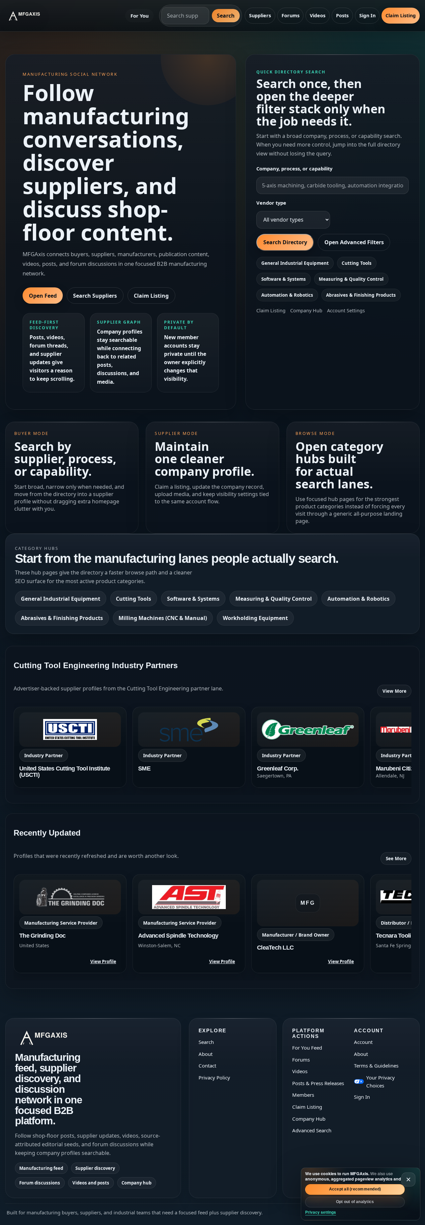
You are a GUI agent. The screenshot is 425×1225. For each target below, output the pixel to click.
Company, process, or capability (294, 168)
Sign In (367, 15)
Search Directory (285, 242)
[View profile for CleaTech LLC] (308, 923)
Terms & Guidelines (376, 1065)
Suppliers (260, 15)
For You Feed (307, 1047)
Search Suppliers (95, 295)
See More (396, 859)
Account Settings (346, 310)
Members (303, 1094)
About (205, 1054)
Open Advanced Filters (354, 242)
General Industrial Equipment (295, 263)
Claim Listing (400, 15)
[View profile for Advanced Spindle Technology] (189, 923)
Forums (290, 15)
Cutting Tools (357, 263)
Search (226, 15)
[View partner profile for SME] (189, 747)
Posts (342, 15)
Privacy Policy (214, 1077)
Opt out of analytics (355, 1202)
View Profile (103, 962)
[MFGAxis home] (29, 15)
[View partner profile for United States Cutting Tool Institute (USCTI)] (70, 747)
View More (394, 691)
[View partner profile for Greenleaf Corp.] (308, 747)
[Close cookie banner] (408, 1179)
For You (139, 15)
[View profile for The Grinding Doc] (70, 923)
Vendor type (271, 202)
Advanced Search (311, 1130)
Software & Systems (283, 279)
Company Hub (306, 310)
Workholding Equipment (255, 618)
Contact (207, 1065)
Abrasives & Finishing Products (361, 295)
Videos (317, 15)
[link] (70, 747)
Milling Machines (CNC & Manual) (163, 618)
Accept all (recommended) (355, 1189)
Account (363, 1042)
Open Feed (43, 295)
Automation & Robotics (287, 295)
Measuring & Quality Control (351, 279)
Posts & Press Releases (318, 1083)
